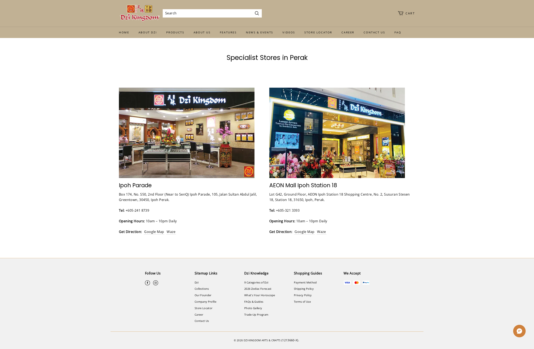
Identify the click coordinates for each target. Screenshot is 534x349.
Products (175, 32)
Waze (171, 231)
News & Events (259, 32)
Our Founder (203, 295)
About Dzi (148, 32)
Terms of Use (302, 301)
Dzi (197, 282)
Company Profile (205, 301)
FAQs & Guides (253, 301)
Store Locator (318, 32)
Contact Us (374, 32)
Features (228, 32)
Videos (288, 32)
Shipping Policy (304, 289)
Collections (202, 289)
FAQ (397, 32)
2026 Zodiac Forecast (258, 289)
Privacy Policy (303, 295)
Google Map (154, 231)
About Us (202, 32)
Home (124, 32)
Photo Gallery (253, 308)
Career (347, 32)
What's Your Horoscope (259, 295)
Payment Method (305, 282)
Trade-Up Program (256, 314)
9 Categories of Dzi (256, 282)
